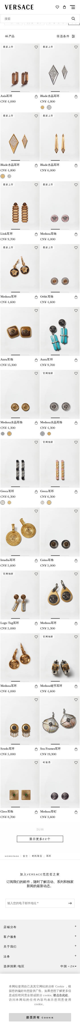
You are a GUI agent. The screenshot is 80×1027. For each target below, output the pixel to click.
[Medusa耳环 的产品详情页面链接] (20, 268)
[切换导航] (72, 7)
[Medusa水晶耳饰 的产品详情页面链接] (20, 394)
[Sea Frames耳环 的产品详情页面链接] (60, 720)
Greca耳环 (7, 491)
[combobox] (40, 18)
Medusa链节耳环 (51, 686)
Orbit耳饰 (46, 296)
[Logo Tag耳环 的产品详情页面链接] (20, 595)
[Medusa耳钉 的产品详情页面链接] (60, 783)
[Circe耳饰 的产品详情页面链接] (20, 783)
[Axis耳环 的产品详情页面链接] (20, 68)
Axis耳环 (6, 96)
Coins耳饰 (47, 560)
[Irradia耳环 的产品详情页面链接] (20, 532)
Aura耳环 (46, 359)
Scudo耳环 (7, 748)
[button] (64, 7)
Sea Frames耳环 (50, 748)
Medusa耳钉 (48, 811)
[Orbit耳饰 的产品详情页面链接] (60, 268)
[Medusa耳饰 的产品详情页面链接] (60, 205)
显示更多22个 (40, 839)
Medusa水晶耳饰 (11, 422)
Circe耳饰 (6, 811)
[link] (12, 856)
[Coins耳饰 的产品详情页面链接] (60, 532)
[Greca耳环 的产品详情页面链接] (20, 463)
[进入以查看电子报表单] (71, 903)
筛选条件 (63, 36)
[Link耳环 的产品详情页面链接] (20, 205)
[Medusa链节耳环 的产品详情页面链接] (60, 657)
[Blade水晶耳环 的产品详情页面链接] (60, 68)
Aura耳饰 (6, 359)
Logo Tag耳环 (9, 623)
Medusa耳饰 (48, 234)
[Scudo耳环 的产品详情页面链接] (20, 720)
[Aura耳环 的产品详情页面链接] (60, 331)
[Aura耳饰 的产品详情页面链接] (20, 331)
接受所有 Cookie (40, 1017)
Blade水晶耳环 (49, 96)
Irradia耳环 (7, 560)
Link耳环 (6, 234)
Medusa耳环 (8, 296)
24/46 (40, 829)
